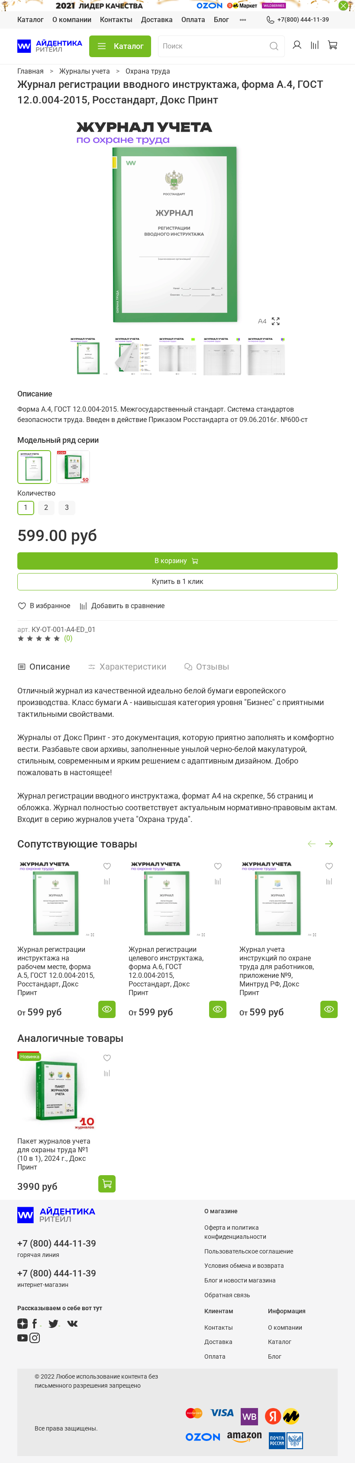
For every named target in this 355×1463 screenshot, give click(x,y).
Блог (221, 20)
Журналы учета (84, 71)
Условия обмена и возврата (244, 1266)
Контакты (116, 20)
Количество (36, 493)
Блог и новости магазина (240, 1280)
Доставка (157, 20)
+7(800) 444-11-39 (303, 19)
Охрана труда (148, 71)
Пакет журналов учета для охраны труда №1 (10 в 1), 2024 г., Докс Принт (53, 1154)
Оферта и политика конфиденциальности (235, 1232)
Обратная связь (227, 1295)
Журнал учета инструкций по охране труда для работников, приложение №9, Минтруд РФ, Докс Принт (276, 971)
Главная (30, 71)
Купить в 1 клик (177, 581)
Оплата (193, 20)
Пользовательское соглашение (248, 1251)
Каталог (30, 20)
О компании (71, 20)
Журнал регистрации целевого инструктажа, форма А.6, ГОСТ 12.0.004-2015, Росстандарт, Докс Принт (166, 971)
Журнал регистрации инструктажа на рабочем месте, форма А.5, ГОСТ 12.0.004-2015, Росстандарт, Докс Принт (55, 971)
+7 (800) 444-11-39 (56, 1243)
